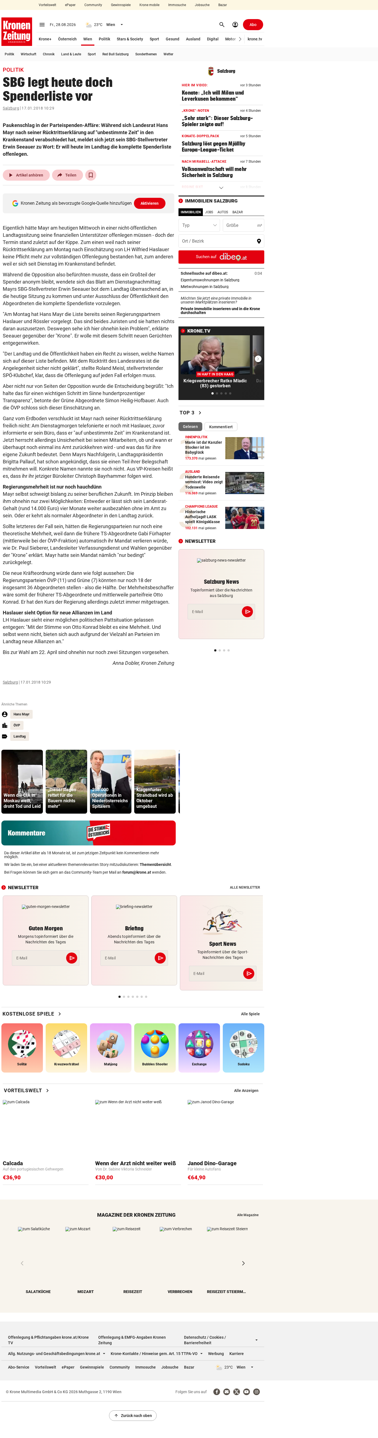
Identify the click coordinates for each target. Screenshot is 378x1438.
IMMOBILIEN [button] (191, 212)
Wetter (168, 54)
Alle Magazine (247, 1215)
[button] (240, 39)
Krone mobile (149, 5)
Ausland (193, 39)
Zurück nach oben (133, 1416)
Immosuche (177, 5)
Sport (154, 39)
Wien (87, 39)
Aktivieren (150, 203)
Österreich (67, 39)
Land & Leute (71, 54)
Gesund (172, 39)
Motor (230, 39)
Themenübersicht (155, 864)
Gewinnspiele (121, 5)
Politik (104, 39)
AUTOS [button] (223, 212)
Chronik (49, 54)
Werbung (216, 1353)
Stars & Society (130, 39)
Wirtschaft (28, 54)
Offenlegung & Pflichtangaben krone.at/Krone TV (48, 1340)
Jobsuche (202, 5)
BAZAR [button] (237, 212)
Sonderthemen (146, 54)
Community (93, 5)
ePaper (70, 5)
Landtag (20, 736)
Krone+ (45, 39)
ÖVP (17, 725)
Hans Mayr (21, 714)
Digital (213, 39)
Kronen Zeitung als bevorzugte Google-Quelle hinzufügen (90, 203)
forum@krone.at (136, 872)
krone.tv (255, 39)
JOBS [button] (209, 212)
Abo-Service (18, 1367)
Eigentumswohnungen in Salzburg (221, 280)
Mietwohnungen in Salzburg (221, 287)
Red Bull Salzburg (115, 54)
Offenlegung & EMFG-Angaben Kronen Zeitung (132, 1340)
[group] (22, 782)
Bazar (222, 5)
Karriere (236, 1353)
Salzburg (11, 108)
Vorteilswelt (47, 5)
